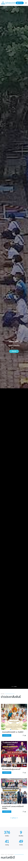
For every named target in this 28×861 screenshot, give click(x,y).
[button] (1, 344)
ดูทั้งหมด (14, 818)
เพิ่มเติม (14, 360)
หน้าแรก (20, 3)
